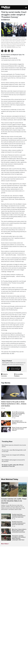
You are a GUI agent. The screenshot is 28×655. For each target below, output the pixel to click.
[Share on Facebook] (5, 51)
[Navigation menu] (26, 7)
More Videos (4, 543)
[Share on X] (2, 51)
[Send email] (12, 51)
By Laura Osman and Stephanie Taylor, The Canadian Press (12, 55)
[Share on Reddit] (9, 51)
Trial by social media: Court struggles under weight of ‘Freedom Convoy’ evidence (13, 16)
